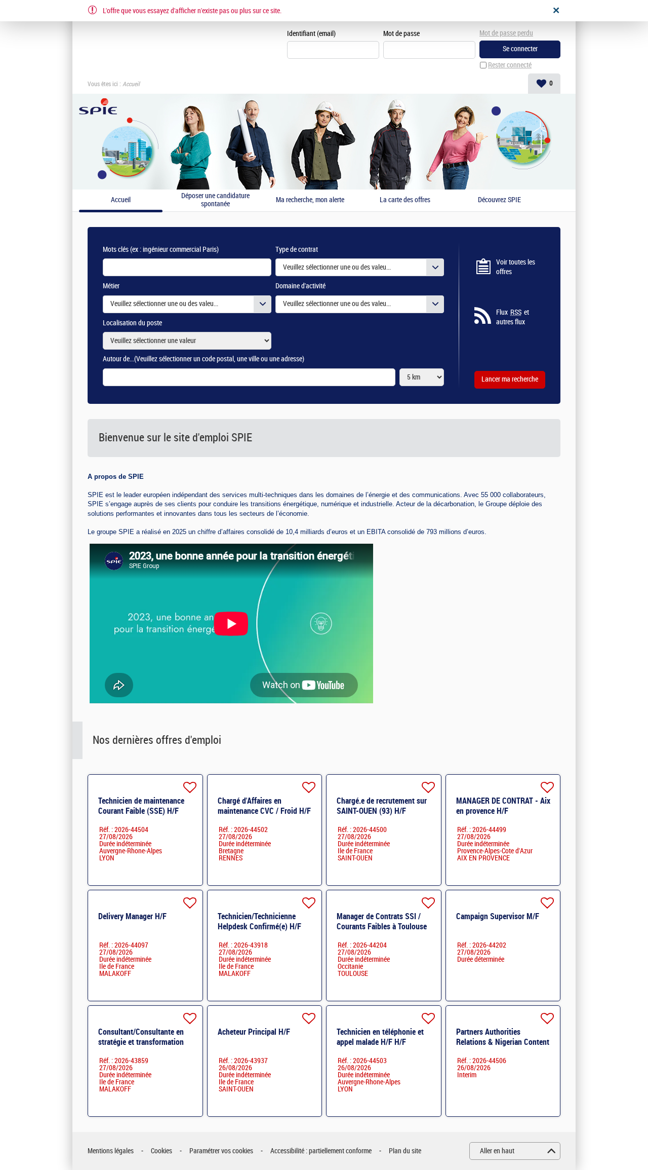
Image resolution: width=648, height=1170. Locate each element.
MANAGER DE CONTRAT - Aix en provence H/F (503, 806)
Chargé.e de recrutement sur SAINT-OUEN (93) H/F (382, 806)
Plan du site (405, 1151)
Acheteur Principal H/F (254, 1032)
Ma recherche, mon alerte (310, 200)
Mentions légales (111, 1151)
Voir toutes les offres (515, 267)
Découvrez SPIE (499, 200)
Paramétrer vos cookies (221, 1151)
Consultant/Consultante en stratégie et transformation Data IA (141, 1042)
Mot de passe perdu (506, 33)
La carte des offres (405, 200)
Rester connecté (510, 65)
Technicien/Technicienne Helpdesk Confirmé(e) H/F (259, 921)
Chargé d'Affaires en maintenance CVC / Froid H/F (264, 806)
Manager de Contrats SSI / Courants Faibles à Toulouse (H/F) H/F (382, 926)
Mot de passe (401, 33)
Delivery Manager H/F (132, 916)
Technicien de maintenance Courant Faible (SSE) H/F (141, 806)
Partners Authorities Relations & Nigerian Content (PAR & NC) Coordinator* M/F (503, 1042)
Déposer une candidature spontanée (215, 200)
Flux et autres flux (512, 317)
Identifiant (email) (311, 33)
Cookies (161, 1151)
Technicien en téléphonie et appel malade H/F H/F (380, 1037)
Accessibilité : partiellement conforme (321, 1151)
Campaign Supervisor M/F (497, 916)
